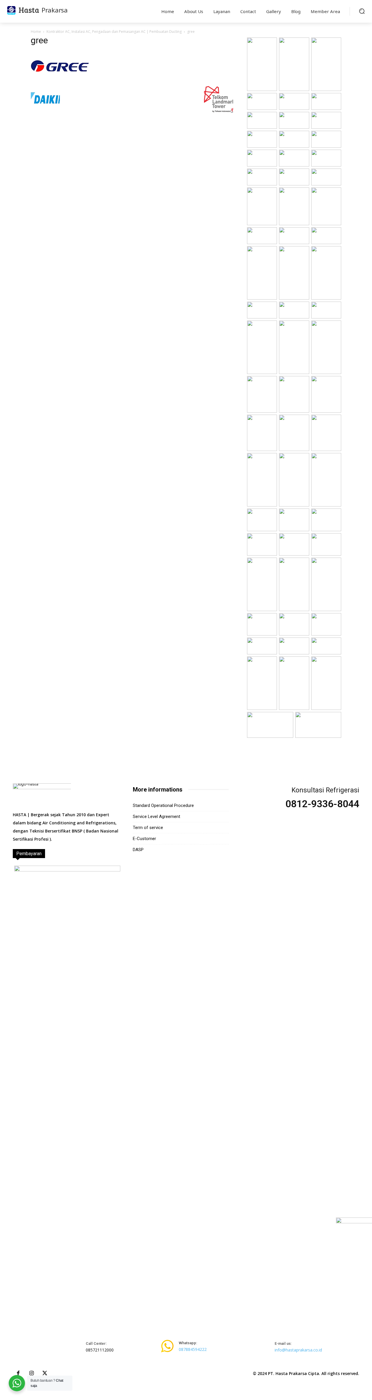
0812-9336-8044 (322, 804)
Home (36, 31)
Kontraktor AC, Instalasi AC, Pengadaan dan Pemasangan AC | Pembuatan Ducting (114, 31)
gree (39, 40)
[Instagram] (31, 1373)
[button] (362, 11)
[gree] (60, 78)
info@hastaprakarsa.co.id (298, 1350)
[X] (45, 1373)
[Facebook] (18, 1373)
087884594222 (193, 1349)
